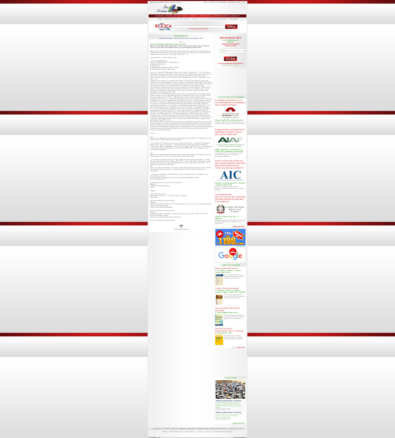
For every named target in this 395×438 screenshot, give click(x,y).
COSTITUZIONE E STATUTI (218, 428)
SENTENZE (166, 428)
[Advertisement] (215, 9)
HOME (205, 2)
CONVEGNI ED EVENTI (171, 19)
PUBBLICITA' (213, 2)
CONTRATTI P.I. (232, 428)
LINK (240, 428)
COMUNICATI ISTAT (203, 428)
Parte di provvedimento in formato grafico (162, 200)
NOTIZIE (159, 19)
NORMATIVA (191, 428)
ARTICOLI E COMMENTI (178, 428)
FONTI (238, 2)
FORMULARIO (233, 19)
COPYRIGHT (231, 2)
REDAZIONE (222, 2)
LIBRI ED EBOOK (184, 19)
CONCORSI (194, 19)
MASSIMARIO (157, 428)
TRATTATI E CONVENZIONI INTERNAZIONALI (213, 19)
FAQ (243, 2)
